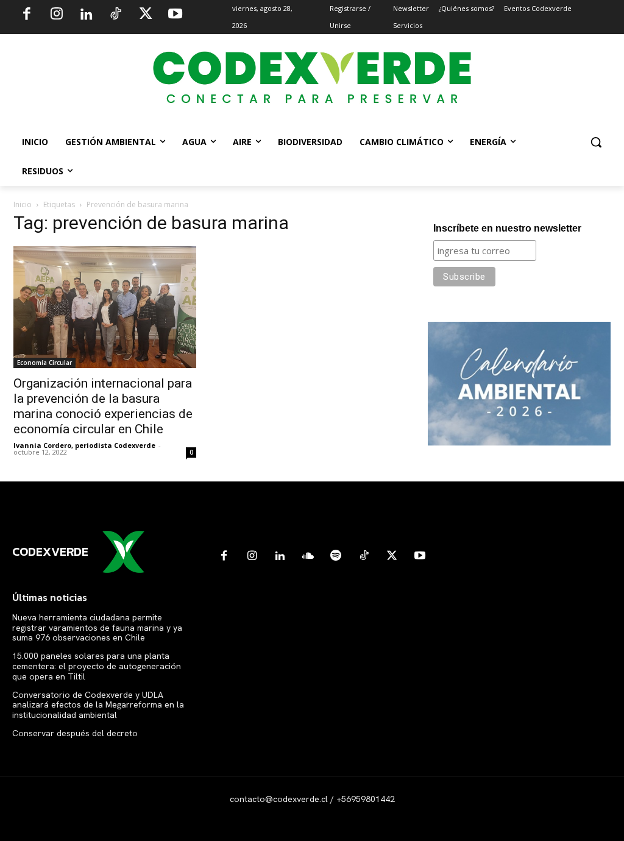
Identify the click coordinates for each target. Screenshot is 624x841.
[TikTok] (115, 15)
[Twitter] (145, 15)
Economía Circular (44, 362)
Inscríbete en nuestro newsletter (507, 228)
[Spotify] (336, 556)
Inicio (22, 204)
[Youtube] (174, 15)
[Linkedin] (86, 15)
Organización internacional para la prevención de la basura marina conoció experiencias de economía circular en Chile (103, 406)
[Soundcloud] (308, 556)
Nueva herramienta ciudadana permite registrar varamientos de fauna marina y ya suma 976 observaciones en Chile (97, 628)
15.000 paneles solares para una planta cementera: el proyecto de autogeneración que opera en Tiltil (96, 666)
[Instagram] (56, 15)
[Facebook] (26, 15)
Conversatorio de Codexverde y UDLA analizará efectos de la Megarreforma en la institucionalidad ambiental (98, 705)
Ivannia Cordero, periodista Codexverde (84, 445)
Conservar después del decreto (75, 733)
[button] (596, 142)
